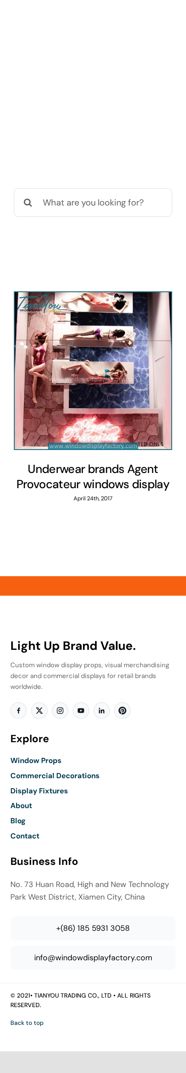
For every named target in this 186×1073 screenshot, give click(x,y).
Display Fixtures (39, 791)
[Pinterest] (122, 710)
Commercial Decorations (54, 775)
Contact (24, 836)
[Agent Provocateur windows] (93, 370)
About (21, 805)
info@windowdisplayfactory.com (93, 957)
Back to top (27, 1023)
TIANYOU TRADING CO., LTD (73, 995)
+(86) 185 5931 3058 (93, 928)
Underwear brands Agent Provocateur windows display (93, 476)
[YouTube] (81, 710)
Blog (18, 820)
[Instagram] (60, 710)
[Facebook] (18, 710)
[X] (39, 710)
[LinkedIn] (101, 710)
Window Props (35, 760)
